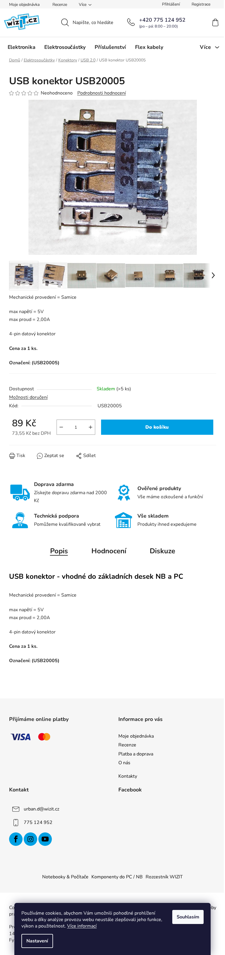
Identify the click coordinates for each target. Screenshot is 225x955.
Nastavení (37, 941)
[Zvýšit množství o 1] (90, 427)
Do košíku (157, 427)
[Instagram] (30, 839)
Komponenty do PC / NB (117, 877)
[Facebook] (16, 839)
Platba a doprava (135, 754)
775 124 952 (38, 822)
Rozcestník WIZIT (164, 877)
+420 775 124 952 (162, 19)
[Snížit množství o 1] (61, 427)
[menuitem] (21, 47)
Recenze (59, 4)
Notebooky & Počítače (65, 877)
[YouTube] (45, 839)
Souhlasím (188, 917)
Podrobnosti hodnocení (101, 93)
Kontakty (127, 776)
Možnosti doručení (28, 397)
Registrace (201, 4)
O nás (124, 763)
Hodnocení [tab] (108, 551)
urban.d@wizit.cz (41, 809)
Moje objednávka (24, 4)
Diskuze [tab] (162, 551)
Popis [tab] (59, 551)
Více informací (82, 926)
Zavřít (42, 460)
